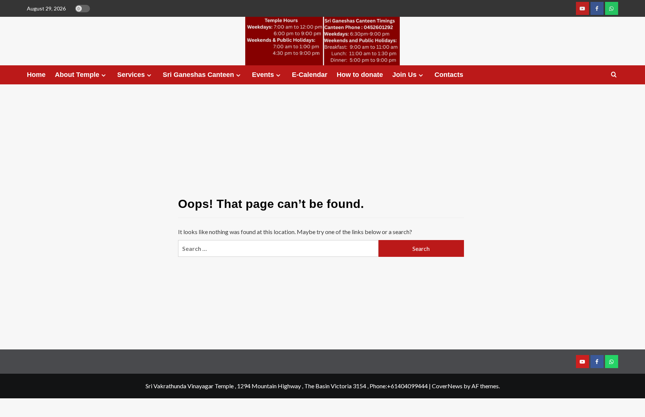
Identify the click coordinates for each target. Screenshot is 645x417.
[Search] (613, 75)
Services (131, 74)
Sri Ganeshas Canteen (198, 74)
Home (36, 74)
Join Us (404, 74)
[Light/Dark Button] (82, 8)
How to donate (360, 74)
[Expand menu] (103, 75)
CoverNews (447, 385)
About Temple (77, 74)
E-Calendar (309, 74)
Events (263, 74)
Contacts (448, 74)
